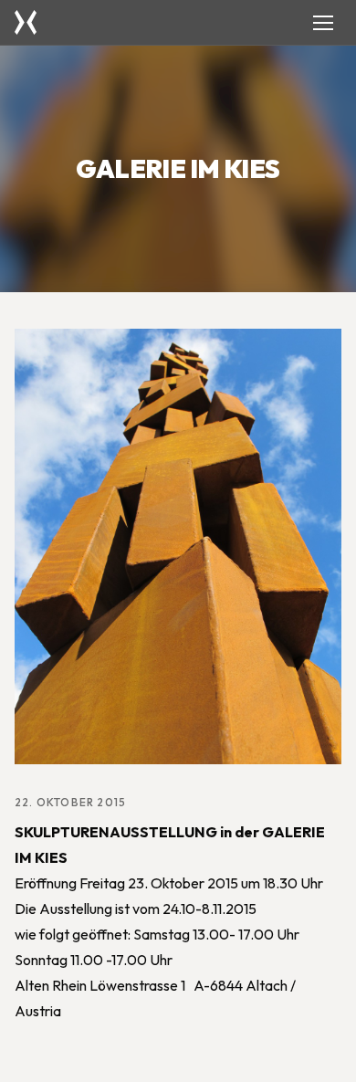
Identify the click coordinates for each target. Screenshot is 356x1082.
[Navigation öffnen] (323, 23)
